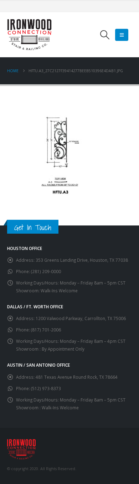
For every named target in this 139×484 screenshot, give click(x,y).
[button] (104, 34)
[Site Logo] (29, 34)
